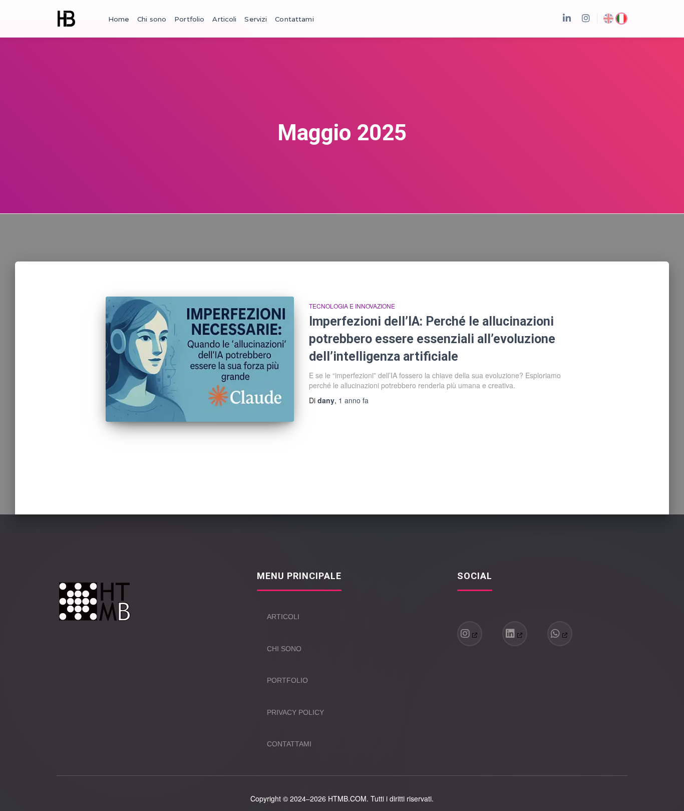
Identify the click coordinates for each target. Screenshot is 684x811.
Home (119, 19)
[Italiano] (621, 19)
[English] (608, 19)
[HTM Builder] (66, 18)
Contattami (294, 19)
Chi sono (151, 19)
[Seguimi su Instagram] (469, 633)
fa (353, 400)
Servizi (255, 19)
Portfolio (189, 19)
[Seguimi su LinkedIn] (514, 633)
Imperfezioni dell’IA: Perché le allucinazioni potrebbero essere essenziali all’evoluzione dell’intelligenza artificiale (432, 339)
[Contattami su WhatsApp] (559, 633)
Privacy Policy (295, 712)
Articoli (224, 19)
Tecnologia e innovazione (352, 306)
